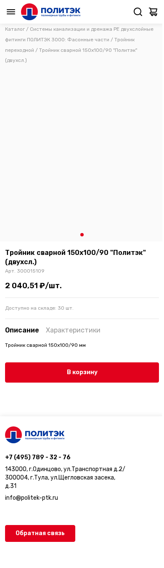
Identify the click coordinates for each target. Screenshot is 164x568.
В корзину (82, 372)
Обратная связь (40, 533)
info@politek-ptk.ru (31, 497)
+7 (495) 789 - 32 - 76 (38, 457)
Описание (22, 330)
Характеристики (73, 330)
